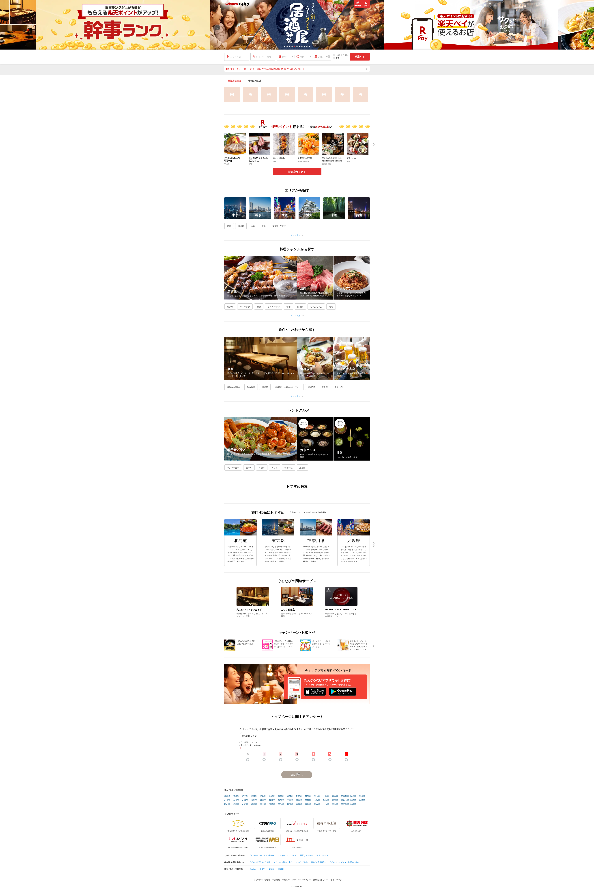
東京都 (335, 796)
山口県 (245, 804)
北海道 (227, 796)
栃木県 (299, 796)
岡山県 (227, 804)
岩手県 (245, 796)
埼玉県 (317, 796)
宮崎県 (335, 804)
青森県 (236, 796)
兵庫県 (326, 800)
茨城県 (290, 796)
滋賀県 (299, 800)
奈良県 (335, 800)
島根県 (362, 800)
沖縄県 (353, 804)
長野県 (254, 800)
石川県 (227, 800)
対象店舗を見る (297, 171)
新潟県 (353, 796)
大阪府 (317, 800)
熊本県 (317, 804)
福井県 (236, 800)
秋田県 (263, 796)
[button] (284, 46)
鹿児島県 (345, 804)
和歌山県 (345, 800)
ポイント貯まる (342, 55)
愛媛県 (272, 804)
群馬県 (308, 796)
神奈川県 (345, 796)
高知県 (281, 804)
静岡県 (272, 800)
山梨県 (245, 800)
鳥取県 (353, 800)
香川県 (263, 804)
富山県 (362, 796)
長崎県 (308, 804)
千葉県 (326, 796)
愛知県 (281, 800)
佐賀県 (299, 804)
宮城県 (254, 796)
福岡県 (290, 804)
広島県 (236, 804)
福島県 (281, 796)
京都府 (308, 800)
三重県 (290, 800)
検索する (360, 56)
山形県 (272, 796)
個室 (337, 58)
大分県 (326, 804)
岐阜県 (263, 800)
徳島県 (254, 804)
